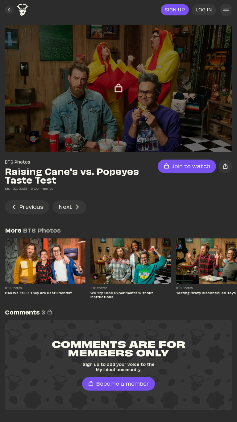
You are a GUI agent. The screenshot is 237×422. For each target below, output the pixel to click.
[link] (22, 10)
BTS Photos (17, 162)
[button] (9, 10)
